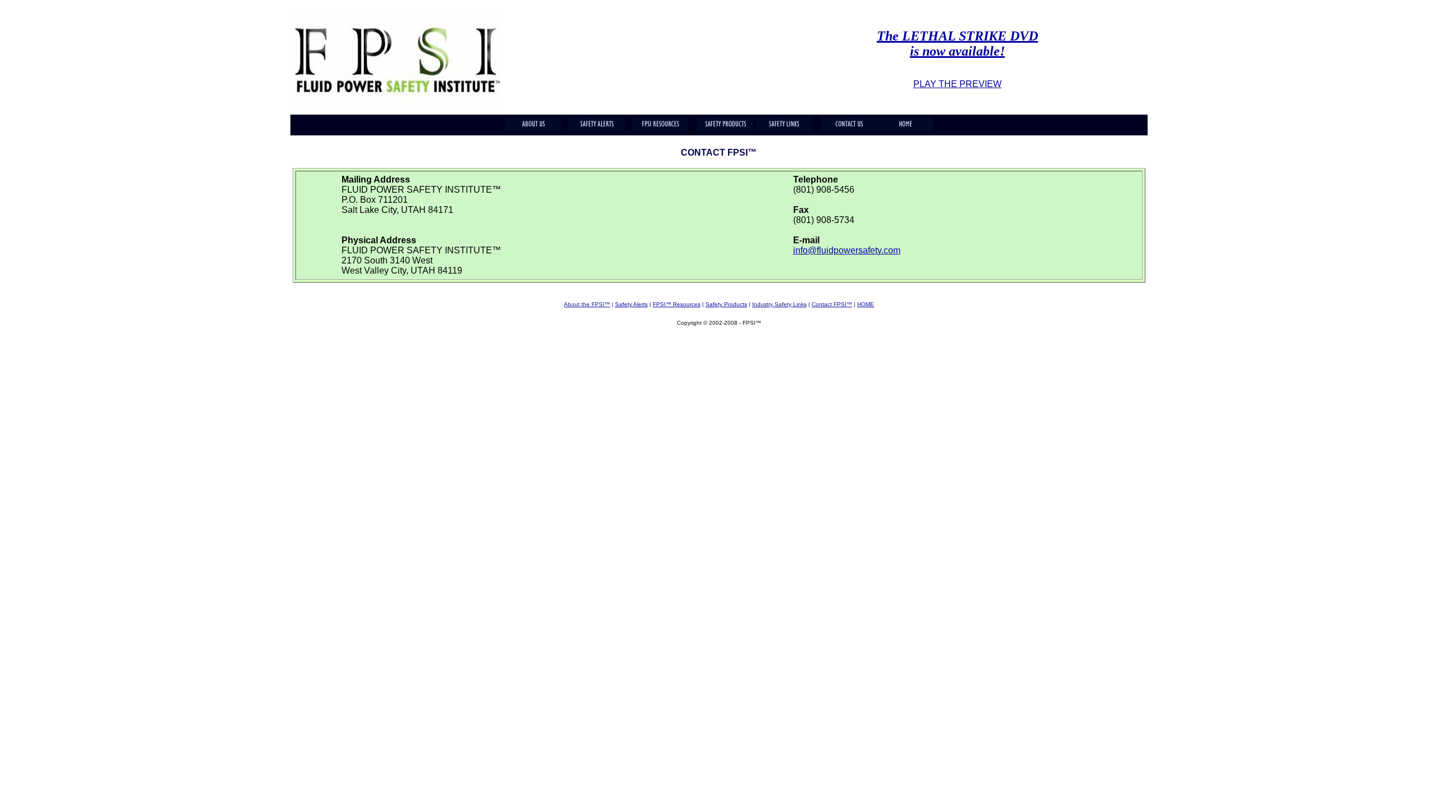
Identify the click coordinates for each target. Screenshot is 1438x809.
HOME (865, 304)
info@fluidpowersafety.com (846, 250)
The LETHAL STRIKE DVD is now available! (957, 43)
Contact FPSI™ (832, 304)
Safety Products (726, 304)
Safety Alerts (631, 304)
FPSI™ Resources (676, 304)
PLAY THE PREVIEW (957, 84)
